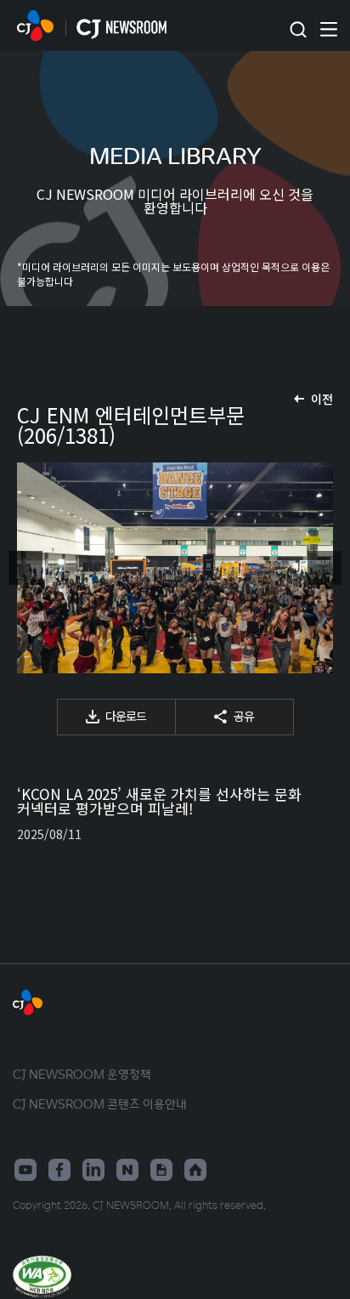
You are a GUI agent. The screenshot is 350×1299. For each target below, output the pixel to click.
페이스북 (59, 1170)
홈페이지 (195, 1170)
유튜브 (25, 1170)
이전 (322, 398)
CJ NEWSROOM (35, 25)
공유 (244, 715)
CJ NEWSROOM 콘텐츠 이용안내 (100, 1103)
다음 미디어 (325, 568)
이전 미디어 (25, 568)
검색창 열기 (298, 30)
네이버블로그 (127, 1170)
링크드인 (93, 1170)
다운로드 (125, 715)
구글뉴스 (161, 1170)
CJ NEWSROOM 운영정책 (82, 1073)
